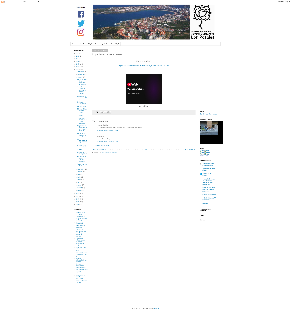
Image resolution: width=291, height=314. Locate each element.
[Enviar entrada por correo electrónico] (97, 112)
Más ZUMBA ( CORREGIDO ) (82, 97)
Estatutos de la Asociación (80, 213)
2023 (77, 56)
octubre (80, 77)
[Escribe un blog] (103, 112)
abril (79, 182)
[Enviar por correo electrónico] (101, 112)
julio (79, 174)
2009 (77, 202)
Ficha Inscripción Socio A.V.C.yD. (82, 44)
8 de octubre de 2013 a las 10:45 (107, 141)
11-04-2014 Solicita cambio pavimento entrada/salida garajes (80, 242)
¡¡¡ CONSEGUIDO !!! (82, 141)
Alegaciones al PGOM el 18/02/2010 (80, 277)
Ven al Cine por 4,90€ (82, 165)
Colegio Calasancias (209, 195)
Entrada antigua (190, 149)
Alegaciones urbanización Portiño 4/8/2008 (81, 265)
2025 (77, 53)
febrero (80, 188)
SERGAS (205, 203)
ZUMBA (79, 149)
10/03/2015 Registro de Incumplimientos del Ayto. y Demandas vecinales (81, 232)
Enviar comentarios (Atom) (109, 153)
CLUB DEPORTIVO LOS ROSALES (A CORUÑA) (208, 189)
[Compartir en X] (105, 112)
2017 (77, 59)
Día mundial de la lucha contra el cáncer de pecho (82, 112)
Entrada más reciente (99, 149)
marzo (80, 185)
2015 (77, 64)
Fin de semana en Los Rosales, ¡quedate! (82, 159)
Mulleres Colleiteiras (81, 102)
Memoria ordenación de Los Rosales (81, 260)
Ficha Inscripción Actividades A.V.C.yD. (107, 44)
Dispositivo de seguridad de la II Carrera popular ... (82, 128)
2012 (77, 194)
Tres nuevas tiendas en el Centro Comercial (82, 120)
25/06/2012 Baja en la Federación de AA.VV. (81, 249)
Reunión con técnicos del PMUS (81, 135)
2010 (77, 199)
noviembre (81, 74)
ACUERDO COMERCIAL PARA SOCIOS (80, 223)
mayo (79, 180)
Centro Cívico (81, 106)
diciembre (81, 71)
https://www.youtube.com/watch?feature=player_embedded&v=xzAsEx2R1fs (144, 66)
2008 (77, 204)
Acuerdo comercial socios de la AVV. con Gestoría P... (81, 90)
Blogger (156, 308)
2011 (77, 196)
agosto (80, 172)
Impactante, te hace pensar (82, 153)
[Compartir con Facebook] (107, 112)
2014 (77, 66)
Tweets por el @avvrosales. (208, 114)
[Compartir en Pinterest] (109, 112)
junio (79, 177)
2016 (77, 61)
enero (80, 190)
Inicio (145, 149)
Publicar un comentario (102, 145)
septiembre (81, 169)
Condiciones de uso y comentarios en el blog (81, 218)
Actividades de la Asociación (82, 146)
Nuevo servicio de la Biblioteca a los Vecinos (82, 82)
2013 (77, 69)
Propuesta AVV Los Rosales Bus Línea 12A (81, 254)
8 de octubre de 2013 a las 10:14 (107, 130)
